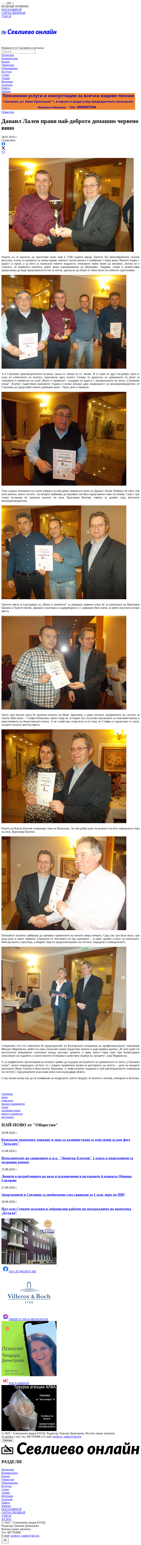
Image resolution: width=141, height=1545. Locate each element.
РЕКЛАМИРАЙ (11, 9)
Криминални (9, 58)
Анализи (6, 84)
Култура (6, 71)
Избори (6, 91)
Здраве (5, 78)
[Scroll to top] (5, 1540)
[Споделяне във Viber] (3, 153)
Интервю (7, 81)
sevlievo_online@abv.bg (67, 1436)
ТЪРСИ (6, 16)
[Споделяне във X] (3, 148)
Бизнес (5, 61)
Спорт (5, 74)
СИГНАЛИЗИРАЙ (13, 13)
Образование (9, 68)
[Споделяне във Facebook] (3, 144)
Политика (7, 55)
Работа (5, 88)
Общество (7, 65)
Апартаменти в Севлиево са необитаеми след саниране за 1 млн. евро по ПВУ (63, 1195)
